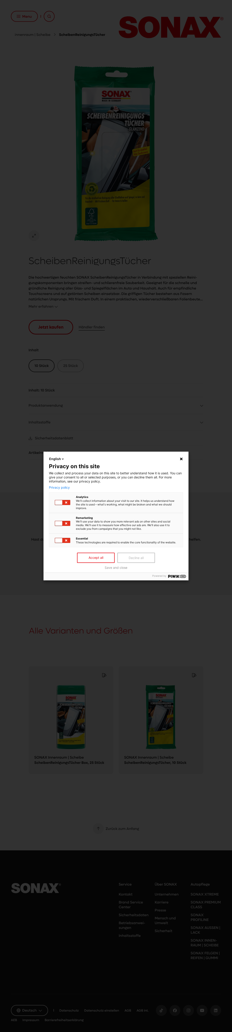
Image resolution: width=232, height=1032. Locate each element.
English (55, 459)
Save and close (116, 568)
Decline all (136, 558)
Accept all (96, 557)
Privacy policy (59, 487)
